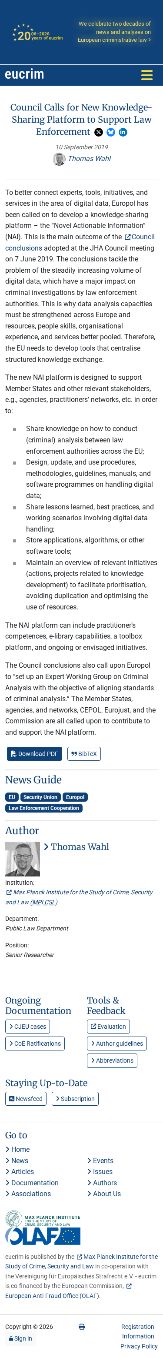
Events (102, 1161)
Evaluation (111, 1026)
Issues (102, 1171)
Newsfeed (28, 1098)
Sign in (22, 1338)
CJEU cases (29, 1026)
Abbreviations (114, 1060)
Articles (22, 1171)
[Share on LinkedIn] (123, 132)
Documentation (34, 1183)
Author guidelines (119, 1043)
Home (20, 1149)
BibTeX (87, 753)
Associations (30, 1194)
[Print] (82, 1326)
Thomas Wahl (88, 158)
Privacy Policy (139, 1346)
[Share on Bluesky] (110, 132)
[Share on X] (98, 132)
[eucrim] (24, 75)
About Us (106, 1194)
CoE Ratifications (37, 1043)
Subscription (77, 1098)
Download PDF (37, 753)
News (19, 1161)
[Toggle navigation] (147, 75)
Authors (104, 1183)
